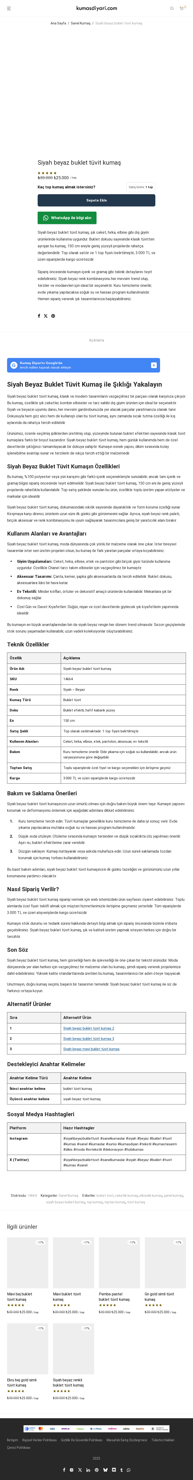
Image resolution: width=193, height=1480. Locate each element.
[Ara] (172, 8)
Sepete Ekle (96, 200)
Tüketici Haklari (162, 1440)
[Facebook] (64, 1470)
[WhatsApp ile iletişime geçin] (128, 1470)
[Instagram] (71, 1470)
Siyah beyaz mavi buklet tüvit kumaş (91, 1049)
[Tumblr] (121, 1470)
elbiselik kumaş (150, 1195)
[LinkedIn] (88, 1470)
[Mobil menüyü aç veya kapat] (9, 8)
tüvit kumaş (136, 1202)
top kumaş (95, 1202)
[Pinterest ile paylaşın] (53, 316)
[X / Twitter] (80, 1470)
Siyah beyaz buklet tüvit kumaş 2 (88, 1028)
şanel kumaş (173, 1195)
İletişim (12, 1440)
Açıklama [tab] (96, 340)
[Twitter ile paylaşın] (46, 316)
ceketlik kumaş (126, 1195)
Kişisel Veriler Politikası (39, 1440)
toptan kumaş (115, 1202)
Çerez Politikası (18, 1447)
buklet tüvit (105, 1195)
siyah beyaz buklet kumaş (65, 1202)
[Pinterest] (97, 1470)
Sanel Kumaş (81, 23)
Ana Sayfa (58, 23)
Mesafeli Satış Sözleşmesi (127, 1440)
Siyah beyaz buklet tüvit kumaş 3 (88, 1039)
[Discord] (114, 1470)
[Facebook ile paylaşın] (39, 316)
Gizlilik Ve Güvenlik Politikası (81, 1440)
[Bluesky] (105, 1470)
